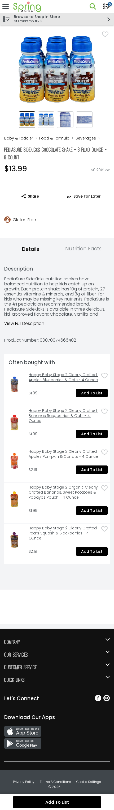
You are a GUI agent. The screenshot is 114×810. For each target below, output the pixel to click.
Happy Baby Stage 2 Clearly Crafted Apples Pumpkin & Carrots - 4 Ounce (63, 454)
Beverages (86, 138)
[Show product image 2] (46, 119)
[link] (84, 196)
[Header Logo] (26, 6)
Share (33, 196)
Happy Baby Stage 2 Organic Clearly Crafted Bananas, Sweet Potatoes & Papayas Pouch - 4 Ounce (64, 492)
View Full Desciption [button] (24, 323)
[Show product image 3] (65, 119)
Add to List (91, 393)
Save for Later (87, 196)
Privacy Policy (23, 781)
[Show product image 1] (27, 119)
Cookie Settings (88, 781)
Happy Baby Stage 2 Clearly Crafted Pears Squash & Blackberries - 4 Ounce (63, 533)
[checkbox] (105, 34)
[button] (92, 6)
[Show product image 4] (84, 119)
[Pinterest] (106, 700)
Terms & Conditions (55, 781)
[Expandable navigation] (5, 6)
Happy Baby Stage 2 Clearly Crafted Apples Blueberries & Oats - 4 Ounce (63, 377)
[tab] (30, 249)
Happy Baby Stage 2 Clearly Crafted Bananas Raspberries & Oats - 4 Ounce (63, 415)
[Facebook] (98, 700)
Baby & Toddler (18, 138)
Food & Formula (54, 138)
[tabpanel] (57, 412)
